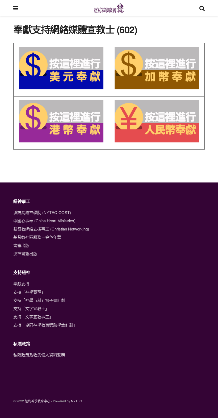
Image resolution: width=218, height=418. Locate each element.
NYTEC (76, 401)
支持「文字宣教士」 (31, 308)
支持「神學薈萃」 (29, 292)
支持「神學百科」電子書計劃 (39, 300)
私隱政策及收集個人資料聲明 (39, 355)
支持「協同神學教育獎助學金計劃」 (45, 325)
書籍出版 (21, 245)
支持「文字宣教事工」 (33, 316)
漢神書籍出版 (25, 253)
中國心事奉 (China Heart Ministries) (44, 220)
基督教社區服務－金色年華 (37, 237)
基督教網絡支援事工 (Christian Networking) (51, 229)
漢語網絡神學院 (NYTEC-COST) (42, 212)
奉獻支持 (21, 283)
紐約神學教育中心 (37, 401)
